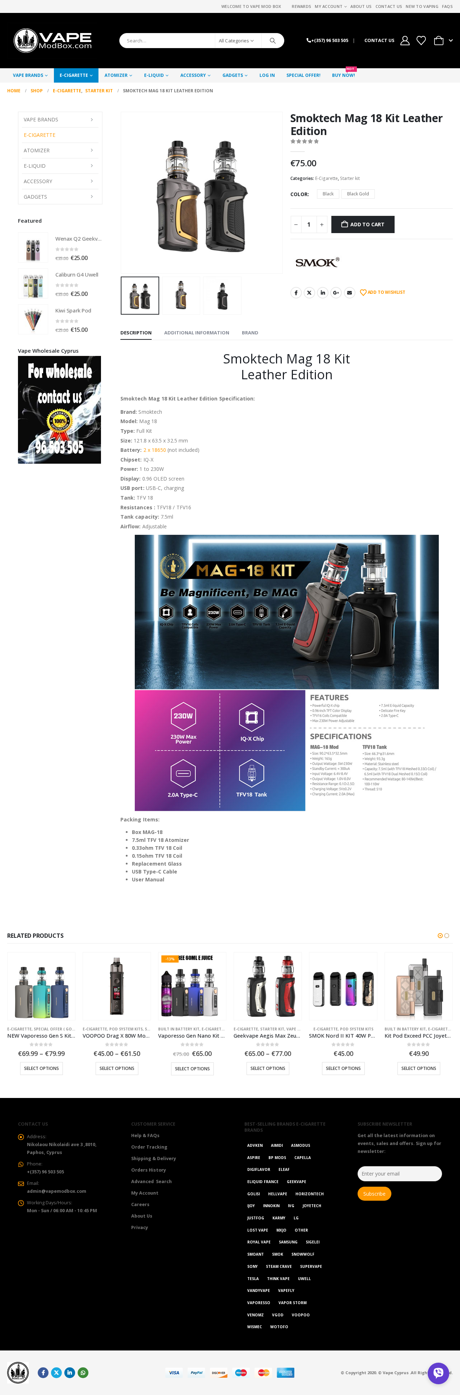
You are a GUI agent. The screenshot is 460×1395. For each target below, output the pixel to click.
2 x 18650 (154, 449)
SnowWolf (302, 1254)
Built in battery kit (178, 1029)
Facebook (296, 292)
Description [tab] (136, 332)
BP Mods (277, 1157)
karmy (278, 1217)
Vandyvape (258, 1290)
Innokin (271, 1205)
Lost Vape (257, 1230)
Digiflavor (258, 1169)
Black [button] (328, 194)
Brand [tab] (250, 332)
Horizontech (309, 1193)
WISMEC (254, 1326)
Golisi (253, 1193)
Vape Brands (28, 75)
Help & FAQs (145, 1135)
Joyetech (312, 1205)
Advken (255, 1145)
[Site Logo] (52, 41)
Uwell (304, 1278)
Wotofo (279, 1326)
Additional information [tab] (196, 332)
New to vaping (422, 6)
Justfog (255, 1217)
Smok (277, 1254)
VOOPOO (301, 1314)
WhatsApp (83, 1372)
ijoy (251, 1205)
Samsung (288, 1242)
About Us (361, 6)
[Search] (273, 40)
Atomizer (116, 75)
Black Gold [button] (358, 194)
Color (299, 194)
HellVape (277, 1193)
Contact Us (389, 6)
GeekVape (296, 1181)
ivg (291, 1205)
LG (296, 1217)
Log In (267, 75)
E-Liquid (154, 75)
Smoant (255, 1254)
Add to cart (367, 224)
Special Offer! (303, 75)
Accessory (193, 75)
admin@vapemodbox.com (56, 1191)
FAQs (447, 6)
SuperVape (311, 1266)
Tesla (253, 1278)
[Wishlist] (421, 40)
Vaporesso (258, 1302)
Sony (252, 1266)
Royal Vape (259, 1242)
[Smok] (317, 262)
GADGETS (232, 75)
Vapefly (286, 1290)
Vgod (278, 1314)
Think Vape (278, 1278)
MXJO (281, 1230)
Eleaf (284, 1169)
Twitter (309, 292)
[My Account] (404, 40)
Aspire (253, 1157)
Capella (302, 1157)
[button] (122, 192)
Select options (41, 1068)
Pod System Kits (126, 1029)
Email (349, 292)
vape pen (295, 1029)
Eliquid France (263, 1181)
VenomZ (255, 1314)
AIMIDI (277, 1145)
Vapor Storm (293, 1302)
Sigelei (312, 1242)
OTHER (301, 1230)
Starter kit (350, 178)
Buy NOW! (343, 73)
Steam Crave (279, 1266)
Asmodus (300, 1145)
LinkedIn (322, 292)
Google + (336, 292)
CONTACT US (379, 40)
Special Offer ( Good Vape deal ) (68, 1029)
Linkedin (69, 1372)
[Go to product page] (33, 247)
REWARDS (301, 6)
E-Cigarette (74, 75)
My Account (328, 6)
